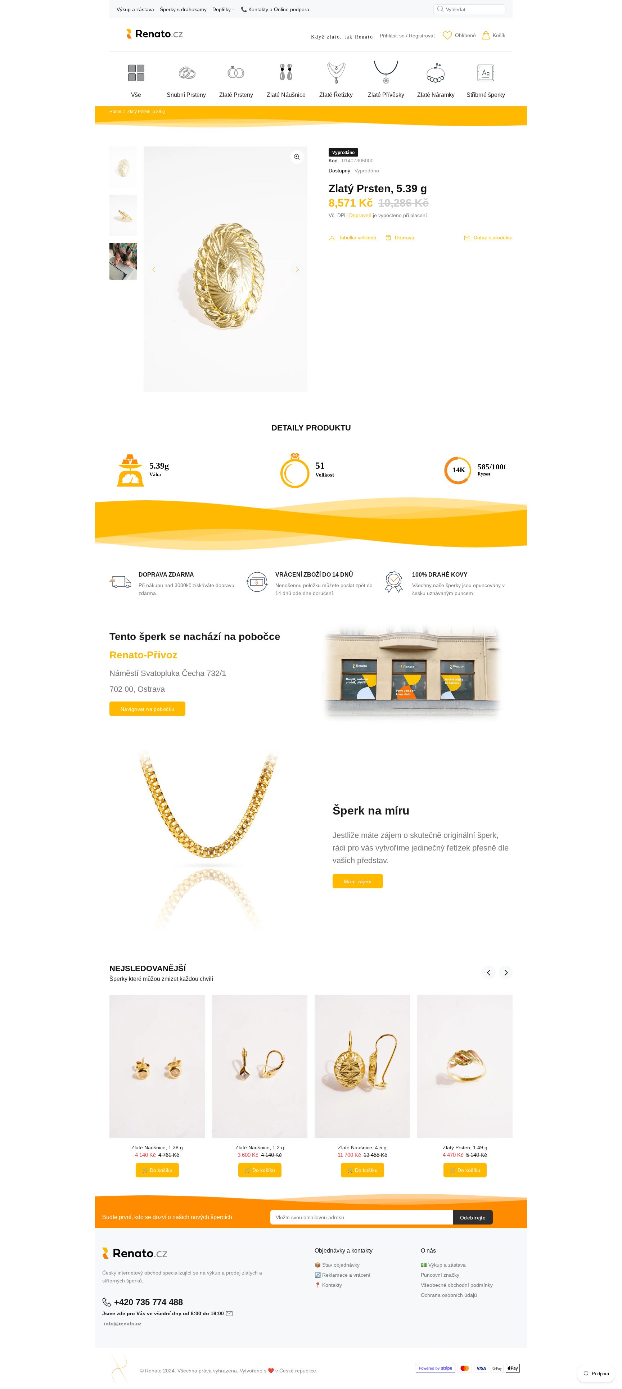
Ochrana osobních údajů (449, 1295)
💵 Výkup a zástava (443, 1265)
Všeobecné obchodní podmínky (457, 1285)
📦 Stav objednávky (337, 1265)
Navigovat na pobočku (147, 709)
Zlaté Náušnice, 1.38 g (157, 1147)
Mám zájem (358, 881)
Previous (154, 269)
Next (297, 269)
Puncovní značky (440, 1275)
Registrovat (422, 36)
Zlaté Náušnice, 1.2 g (259, 1147)
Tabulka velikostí (357, 237)
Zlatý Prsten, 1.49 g (465, 1147)
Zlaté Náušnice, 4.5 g (362, 1147)
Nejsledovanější (147, 968)
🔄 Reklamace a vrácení (342, 1275)
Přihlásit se (392, 36)
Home (115, 111)
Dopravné (360, 215)
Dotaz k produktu (493, 237)
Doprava (404, 237)
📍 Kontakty (328, 1285)
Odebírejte (473, 1218)
